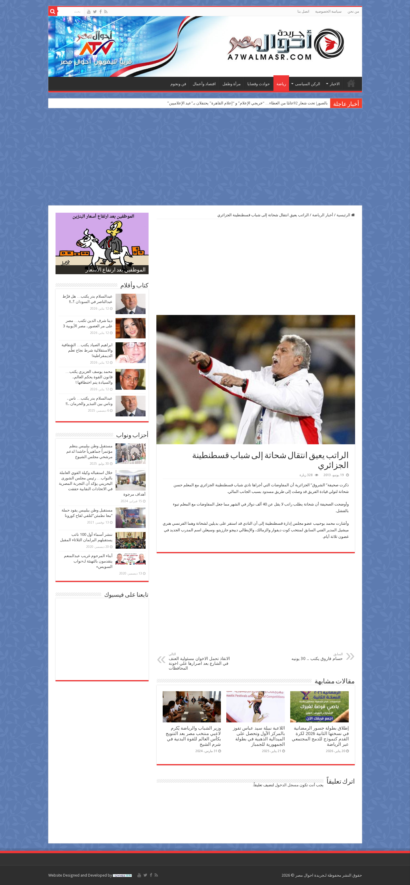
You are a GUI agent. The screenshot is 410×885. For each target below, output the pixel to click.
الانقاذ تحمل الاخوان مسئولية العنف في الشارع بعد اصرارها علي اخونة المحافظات (199, 661)
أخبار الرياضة (322, 215)
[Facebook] (100, 11)
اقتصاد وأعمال (204, 84)
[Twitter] (95, 11)
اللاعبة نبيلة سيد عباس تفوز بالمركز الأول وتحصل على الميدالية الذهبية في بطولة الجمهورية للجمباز (259, 736)
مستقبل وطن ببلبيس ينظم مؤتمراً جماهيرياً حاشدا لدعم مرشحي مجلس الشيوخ (89, 451)
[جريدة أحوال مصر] (205, 46)
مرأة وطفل (231, 84)
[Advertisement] (205, 158)
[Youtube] (88, 11)
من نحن (353, 11)
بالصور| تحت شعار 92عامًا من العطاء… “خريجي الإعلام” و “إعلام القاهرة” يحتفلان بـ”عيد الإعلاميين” (247, 103)
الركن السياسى (307, 84)
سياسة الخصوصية (328, 11)
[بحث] (52, 11)
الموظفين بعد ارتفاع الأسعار (116, 270)
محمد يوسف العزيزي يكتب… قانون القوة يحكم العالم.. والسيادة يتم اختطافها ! (89, 377)
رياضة (281, 84)
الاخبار (335, 84)
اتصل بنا (303, 11)
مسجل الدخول (287, 785)
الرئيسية (351, 83)
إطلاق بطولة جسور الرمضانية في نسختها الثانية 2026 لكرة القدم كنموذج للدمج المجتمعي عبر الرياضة (320, 736)
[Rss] (106, 11)
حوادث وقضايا (258, 84)
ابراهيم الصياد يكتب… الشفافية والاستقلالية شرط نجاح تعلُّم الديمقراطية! (87, 350)
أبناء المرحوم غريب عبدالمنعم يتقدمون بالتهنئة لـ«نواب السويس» (88, 561)
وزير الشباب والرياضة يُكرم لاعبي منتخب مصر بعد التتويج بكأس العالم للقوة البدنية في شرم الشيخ (193, 736)
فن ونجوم (178, 84)
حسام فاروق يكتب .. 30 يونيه (317, 656)
